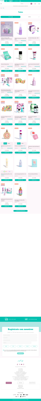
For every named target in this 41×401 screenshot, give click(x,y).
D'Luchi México (20, 368)
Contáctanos (20, 387)
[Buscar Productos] (31, 4)
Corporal (27, 346)
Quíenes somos (20, 385)
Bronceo (20, 346)
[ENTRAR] (35, 3)
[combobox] (26, 4)
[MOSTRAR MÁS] (20, 211)
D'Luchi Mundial (20, 369)
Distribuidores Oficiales (20, 388)
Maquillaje (34, 346)
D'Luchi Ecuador (20, 370)
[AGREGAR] (7, 45)
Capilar (6, 346)
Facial (13, 346)
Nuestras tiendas (20, 386)
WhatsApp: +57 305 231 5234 (20, 371)
